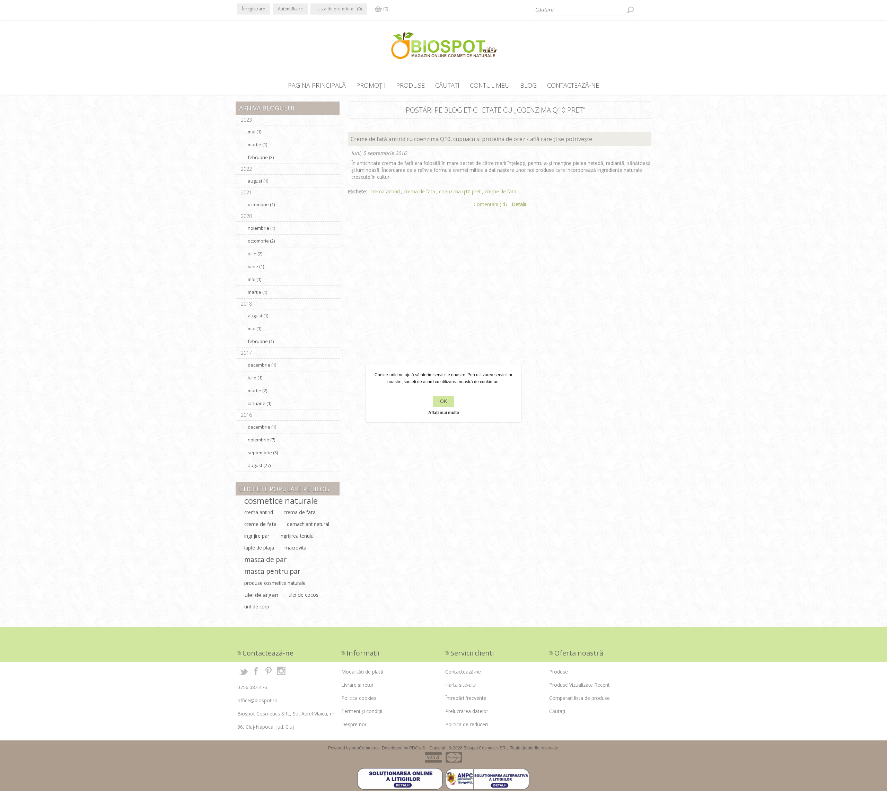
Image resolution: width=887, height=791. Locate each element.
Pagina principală (317, 85)
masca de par (265, 559)
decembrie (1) (262, 365)
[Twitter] (243, 671)
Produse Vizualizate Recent (579, 685)
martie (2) (257, 390)
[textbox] (585, 9)
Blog (528, 85)
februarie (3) (261, 157)
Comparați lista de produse (579, 698)
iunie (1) (256, 266)
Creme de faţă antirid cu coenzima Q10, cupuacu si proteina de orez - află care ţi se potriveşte (471, 139)
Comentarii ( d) (490, 204)
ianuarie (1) (259, 403)
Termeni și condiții (361, 711)
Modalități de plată (362, 671)
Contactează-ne (573, 85)
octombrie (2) (261, 241)
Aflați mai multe (443, 412)
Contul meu (490, 85)
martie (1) (257, 144)
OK (443, 401)
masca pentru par (272, 571)
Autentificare (290, 9)
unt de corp (256, 606)
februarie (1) (261, 341)
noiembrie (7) (261, 440)
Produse (410, 85)
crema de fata (419, 191)
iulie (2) (255, 254)
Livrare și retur (357, 685)
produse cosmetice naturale (275, 583)
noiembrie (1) (261, 228)
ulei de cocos (303, 594)
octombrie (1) (261, 204)
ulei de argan (261, 595)
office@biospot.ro (257, 700)
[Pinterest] (268, 671)
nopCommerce (366, 748)
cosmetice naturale (281, 500)
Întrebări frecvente (465, 698)
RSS (647, 107)
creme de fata (500, 191)
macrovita (295, 547)
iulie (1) (255, 378)
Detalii (519, 204)
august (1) (258, 181)
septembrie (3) (263, 452)
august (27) (259, 465)
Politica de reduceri (466, 724)
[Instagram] (281, 671)
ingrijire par (256, 536)
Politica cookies (358, 698)
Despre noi (353, 724)
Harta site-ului (460, 685)
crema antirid (385, 191)
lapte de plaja (259, 547)
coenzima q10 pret (460, 191)
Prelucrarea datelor (466, 711)
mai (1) (254, 132)
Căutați (630, 9)
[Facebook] (256, 671)
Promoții (371, 85)
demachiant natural (308, 524)
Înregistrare (253, 9)
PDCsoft (417, 748)
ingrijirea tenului (297, 536)
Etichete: (357, 191)
